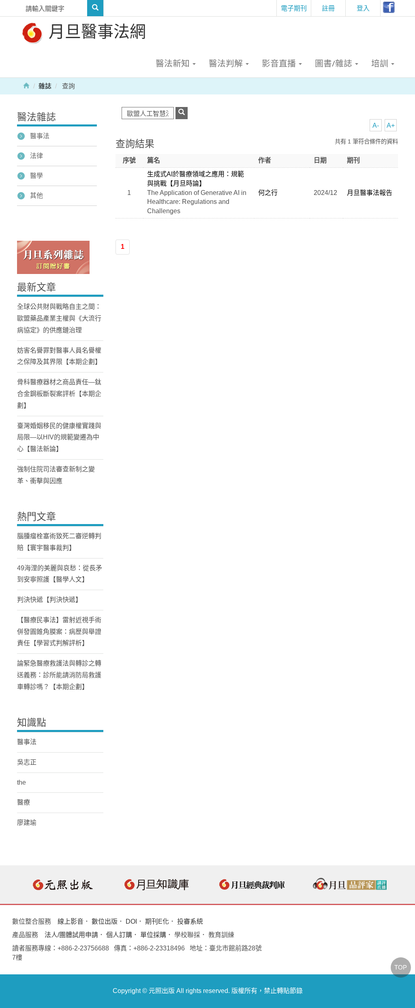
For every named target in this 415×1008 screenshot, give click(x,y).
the (21, 782)
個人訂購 (119, 934)
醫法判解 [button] (227, 63)
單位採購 (153, 934)
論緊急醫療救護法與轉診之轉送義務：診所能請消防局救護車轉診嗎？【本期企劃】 (59, 675)
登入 (363, 8)
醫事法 (39, 136)
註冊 (328, 8)
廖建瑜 (26, 822)
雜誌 (45, 86)
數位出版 (105, 921)
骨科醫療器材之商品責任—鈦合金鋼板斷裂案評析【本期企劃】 (59, 394)
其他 (36, 195)
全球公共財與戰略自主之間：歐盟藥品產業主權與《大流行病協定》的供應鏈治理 (59, 318)
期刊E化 (157, 921)
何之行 (268, 192)
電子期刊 (294, 8)
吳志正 (26, 762)
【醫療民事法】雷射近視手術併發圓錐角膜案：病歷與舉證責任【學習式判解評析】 (59, 631)
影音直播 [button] (280, 63)
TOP (400, 967)
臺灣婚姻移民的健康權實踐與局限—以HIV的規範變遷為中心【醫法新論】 (59, 437)
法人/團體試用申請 (71, 934)
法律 (36, 155)
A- (375, 125)
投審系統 (190, 921)
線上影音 (70, 921)
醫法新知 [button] (174, 63)
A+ (391, 125)
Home (26, 85)
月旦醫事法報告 (369, 192)
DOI (131, 921)
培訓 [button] (380, 63)
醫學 (36, 175)
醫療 (23, 802)
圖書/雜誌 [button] (334, 63)
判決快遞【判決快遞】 (49, 599)
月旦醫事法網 (95, 31)
